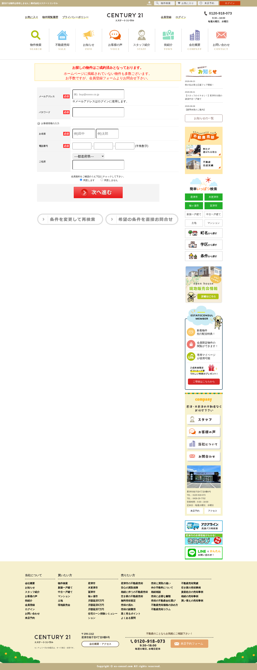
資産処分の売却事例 (192, 592)
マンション (214, 223)
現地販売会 (64, 605)
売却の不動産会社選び (163, 600)
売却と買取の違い (161, 583)
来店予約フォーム (192, 643)
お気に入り (31, 17)
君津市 (194, 197)
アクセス (212, 511)
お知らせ (30, 587)
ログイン (181, 17)
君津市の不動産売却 (132, 583)
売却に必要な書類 (161, 596)
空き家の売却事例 (191, 587)
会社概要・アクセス (100, 643)
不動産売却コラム (161, 609)
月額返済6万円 (96, 605)
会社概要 (30, 583)
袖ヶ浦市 (194, 205)
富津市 (213, 205)
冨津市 (91, 592)
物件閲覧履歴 (50, 17)
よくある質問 (128, 618)
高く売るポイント (131, 613)
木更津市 (213, 197)
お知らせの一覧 (204, 118)
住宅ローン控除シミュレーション (102, 615)
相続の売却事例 (189, 596)
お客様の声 (31, 596)
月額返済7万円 (96, 609)
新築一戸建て (194, 214)
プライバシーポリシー (75, 17)
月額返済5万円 (96, 600)
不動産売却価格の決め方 (164, 605)
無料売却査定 (128, 600)
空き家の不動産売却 (132, 596)
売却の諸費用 (128, 609)
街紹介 (28, 600)
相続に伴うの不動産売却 (134, 592)
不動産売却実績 (189, 583)
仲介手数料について (162, 587)
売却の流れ (127, 605)
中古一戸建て (213, 214)
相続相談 (156, 592)
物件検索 (63, 583)
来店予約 (194, 511)
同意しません (111, 180)
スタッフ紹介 (32, 592)
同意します (89, 180)
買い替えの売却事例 (192, 600)
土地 (194, 223)
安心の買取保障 (129, 587)
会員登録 (166, 17)
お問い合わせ (32, 613)
